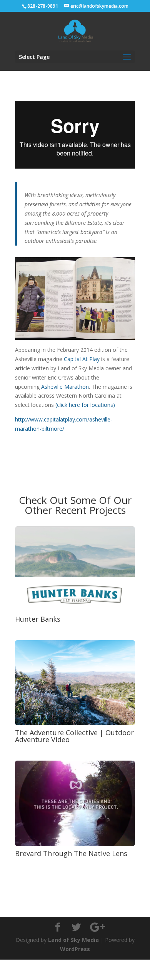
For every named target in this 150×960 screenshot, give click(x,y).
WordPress (75, 949)
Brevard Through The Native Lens (71, 853)
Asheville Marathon (65, 386)
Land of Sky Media (73, 939)
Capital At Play (82, 359)
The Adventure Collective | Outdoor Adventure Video (74, 736)
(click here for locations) (85, 404)
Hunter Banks (37, 619)
